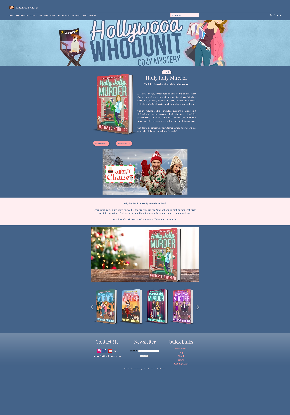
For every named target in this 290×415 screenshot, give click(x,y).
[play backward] (92, 307)
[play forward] (197, 307)
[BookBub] (116, 351)
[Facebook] (274, 15)
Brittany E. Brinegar (27, 7)
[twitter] (277, 15)
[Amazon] (281, 15)
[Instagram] (270, 15)
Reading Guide (180, 363)
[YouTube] (110, 351)
